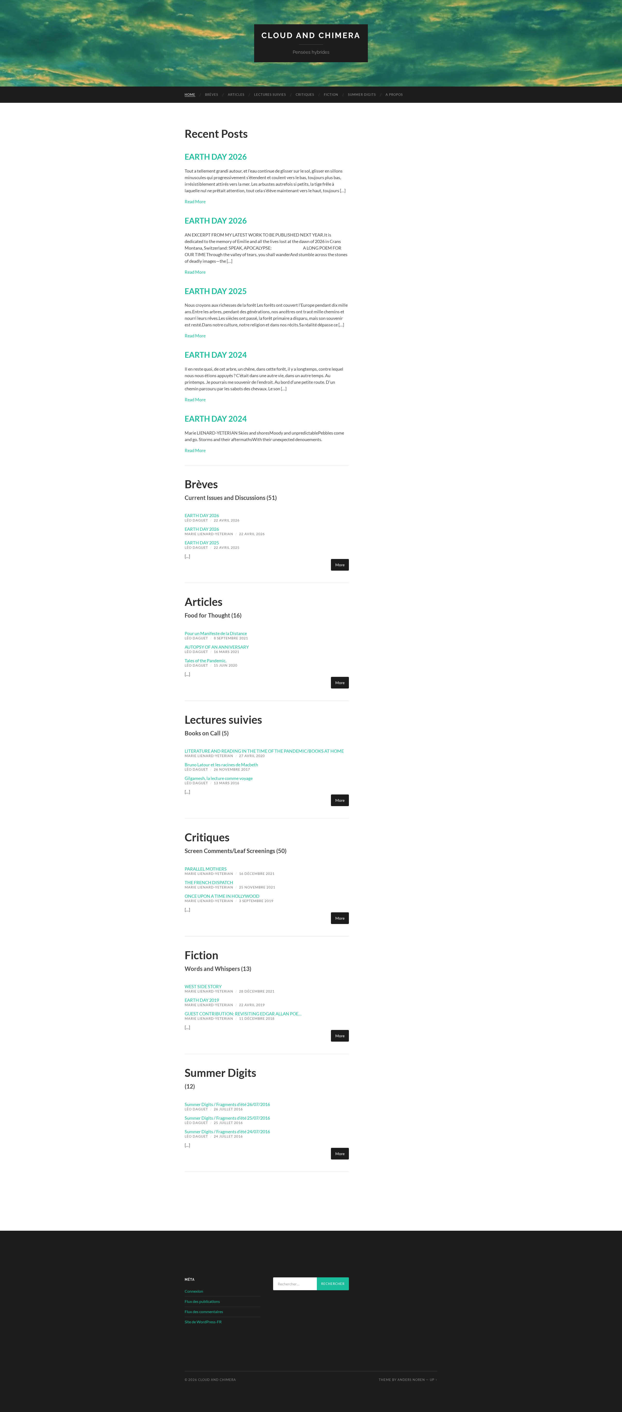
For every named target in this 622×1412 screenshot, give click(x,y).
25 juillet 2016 (228, 1123)
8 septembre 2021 (231, 638)
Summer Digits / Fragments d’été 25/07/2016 (227, 1118)
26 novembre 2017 (232, 769)
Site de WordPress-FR (203, 1321)
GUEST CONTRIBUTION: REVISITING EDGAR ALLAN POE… (243, 1013)
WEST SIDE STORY (203, 986)
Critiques (305, 94)
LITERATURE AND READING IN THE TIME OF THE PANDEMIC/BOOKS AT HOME (264, 751)
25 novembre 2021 (257, 887)
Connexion (194, 1291)
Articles (236, 94)
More (340, 564)
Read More (195, 201)
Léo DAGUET (196, 520)
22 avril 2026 (227, 520)
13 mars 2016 (226, 783)
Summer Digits (362, 94)
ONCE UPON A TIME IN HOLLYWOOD (222, 896)
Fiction (331, 94)
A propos (394, 94)
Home (190, 94)
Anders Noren (411, 1380)
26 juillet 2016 (228, 1109)
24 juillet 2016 (228, 1136)
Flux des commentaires (204, 1311)
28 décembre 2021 (257, 991)
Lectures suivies (270, 94)
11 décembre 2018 (257, 1018)
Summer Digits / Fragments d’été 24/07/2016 (227, 1131)
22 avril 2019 (252, 1005)
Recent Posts (216, 133)
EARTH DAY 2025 (216, 291)
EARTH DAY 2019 (202, 1000)
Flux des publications (202, 1301)
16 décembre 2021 (257, 874)
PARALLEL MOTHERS (206, 869)
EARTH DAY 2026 (216, 156)
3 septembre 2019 (256, 901)
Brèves (211, 94)
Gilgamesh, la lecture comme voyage (219, 778)
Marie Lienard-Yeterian (209, 534)
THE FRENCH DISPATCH (209, 882)
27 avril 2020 (252, 756)
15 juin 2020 (225, 665)
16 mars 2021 (226, 652)
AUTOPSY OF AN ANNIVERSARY (217, 647)
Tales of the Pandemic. (205, 660)
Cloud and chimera (311, 35)
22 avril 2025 (227, 547)
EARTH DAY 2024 (216, 354)
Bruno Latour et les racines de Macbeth (221, 764)
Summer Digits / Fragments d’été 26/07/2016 (227, 1104)
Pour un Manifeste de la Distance (216, 633)
